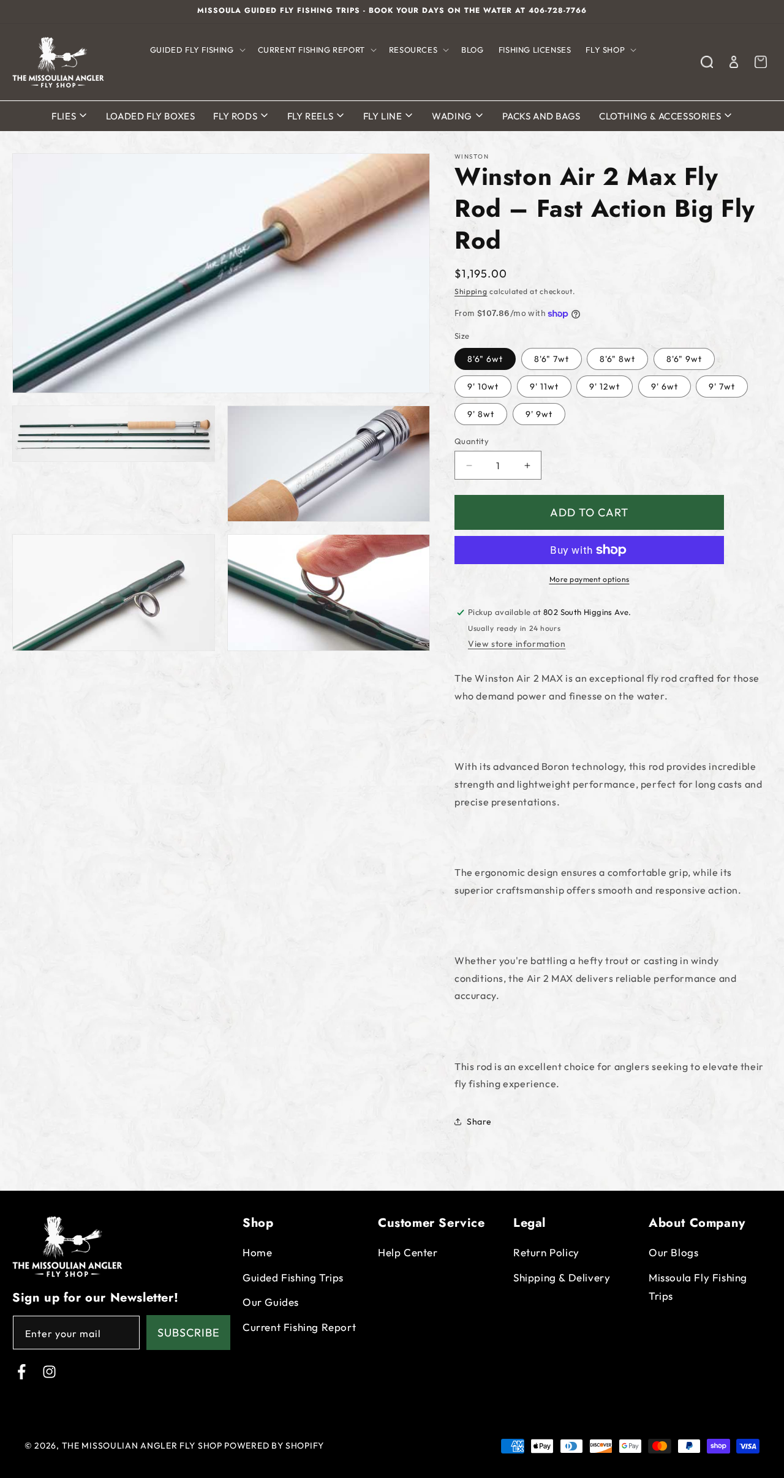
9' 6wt (664, 386)
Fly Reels (311, 116)
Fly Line (383, 116)
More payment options (589, 579)
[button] (197, 49)
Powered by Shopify (274, 1445)
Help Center (408, 1252)
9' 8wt (480, 414)
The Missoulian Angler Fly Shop (142, 1445)
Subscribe (188, 1332)
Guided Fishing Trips (293, 1277)
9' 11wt (544, 386)
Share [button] (479, 1121)
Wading (453, 116)
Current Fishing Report (299, 1327)
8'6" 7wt (551, 358)
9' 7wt (722, 386)
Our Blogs (673, 1252)
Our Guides (271, 1301)
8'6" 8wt (617, 358)
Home (257, 1252)
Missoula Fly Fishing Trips (698, 1287)
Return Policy (546, 1252)
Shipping (471, 291)
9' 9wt (539, 414)
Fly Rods (236, 116)
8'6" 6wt (485, 358)
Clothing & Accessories (661, 116)
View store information (516, 643)
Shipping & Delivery (561, 1277)
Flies (64, 116)
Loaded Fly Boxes (150, 116)
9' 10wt (483, 386)
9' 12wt (604, 386)
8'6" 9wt (684, 358)
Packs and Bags (541, 116)
